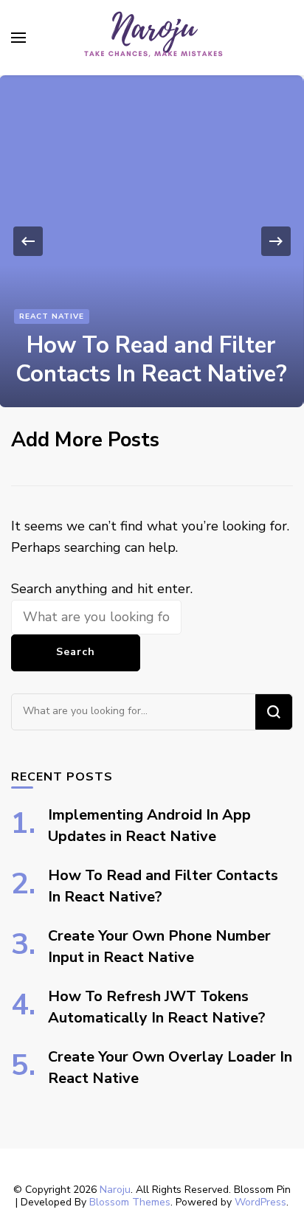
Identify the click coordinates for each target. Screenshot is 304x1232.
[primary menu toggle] (18, 37)
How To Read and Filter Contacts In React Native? (151, 360)
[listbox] (152, 241)
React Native (51, 316)
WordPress (260, 1202)
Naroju (115, 1190)
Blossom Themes (129, 1202)
